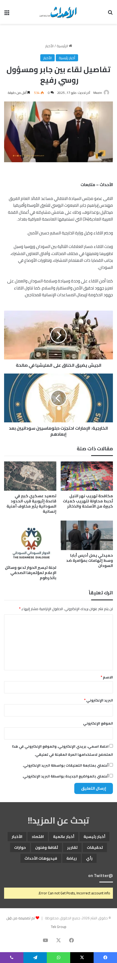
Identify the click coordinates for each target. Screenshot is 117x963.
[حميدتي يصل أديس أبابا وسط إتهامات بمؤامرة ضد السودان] (87, 535)
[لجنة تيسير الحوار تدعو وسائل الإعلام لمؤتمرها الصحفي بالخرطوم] (30, 541)
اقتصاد (38, 836)
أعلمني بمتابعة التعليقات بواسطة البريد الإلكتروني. (66, 765)
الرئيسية (63, 46)
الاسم (107, 677)
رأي (89, 858)
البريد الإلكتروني (98, 700)
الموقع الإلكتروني (98, 723)
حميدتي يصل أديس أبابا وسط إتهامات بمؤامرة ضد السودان (89, 560)
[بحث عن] (110, 14)
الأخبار (49, 46)
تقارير (72, 847)
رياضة (71, 858)
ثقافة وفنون (46, 847)
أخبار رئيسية (67, 58)
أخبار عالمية (63, 836)
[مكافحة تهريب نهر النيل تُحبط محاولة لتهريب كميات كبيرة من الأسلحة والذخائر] (87, 476)
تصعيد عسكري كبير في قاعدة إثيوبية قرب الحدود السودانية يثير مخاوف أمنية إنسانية (31, 503)
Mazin (97, 93)
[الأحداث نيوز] (58, 12)
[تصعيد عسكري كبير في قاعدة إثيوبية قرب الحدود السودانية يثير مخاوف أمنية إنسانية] (30, 476)
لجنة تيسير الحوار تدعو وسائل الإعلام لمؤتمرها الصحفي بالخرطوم (30, 572)
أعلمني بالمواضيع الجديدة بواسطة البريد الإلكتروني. (65, 776)
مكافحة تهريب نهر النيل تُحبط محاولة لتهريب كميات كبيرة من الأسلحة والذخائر (88, 501)
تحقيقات (95, 847)
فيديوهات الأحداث (40, 858)
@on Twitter (100, 875)
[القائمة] (7, 14)
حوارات (20, 847)
